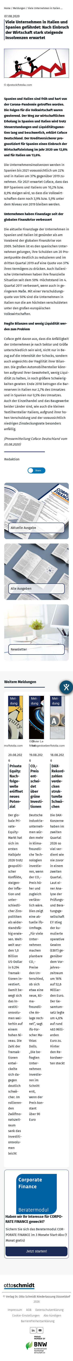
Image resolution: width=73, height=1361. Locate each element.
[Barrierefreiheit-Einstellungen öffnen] (66, 687)
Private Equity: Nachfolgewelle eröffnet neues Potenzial (15, 929)
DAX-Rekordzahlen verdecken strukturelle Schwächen (57, 929)
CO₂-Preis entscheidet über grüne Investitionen (36, 929)
